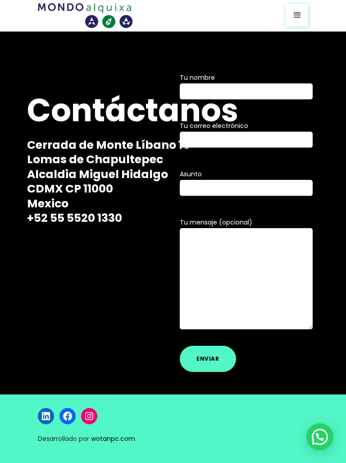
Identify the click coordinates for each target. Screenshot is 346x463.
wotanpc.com (113, 438)
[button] (319, 436)
